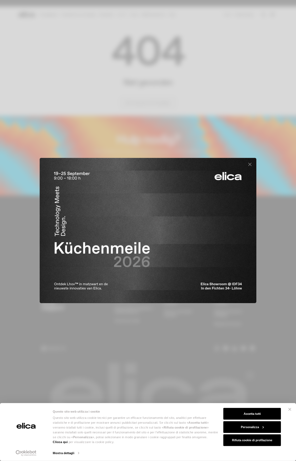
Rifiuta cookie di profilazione (252, 440)
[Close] (250, 164)
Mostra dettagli (63, 453)
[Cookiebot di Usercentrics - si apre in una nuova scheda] (26, 453)
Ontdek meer (228, 285)
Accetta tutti (252, 413)
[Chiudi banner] (289, 409)
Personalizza (250, 427)
